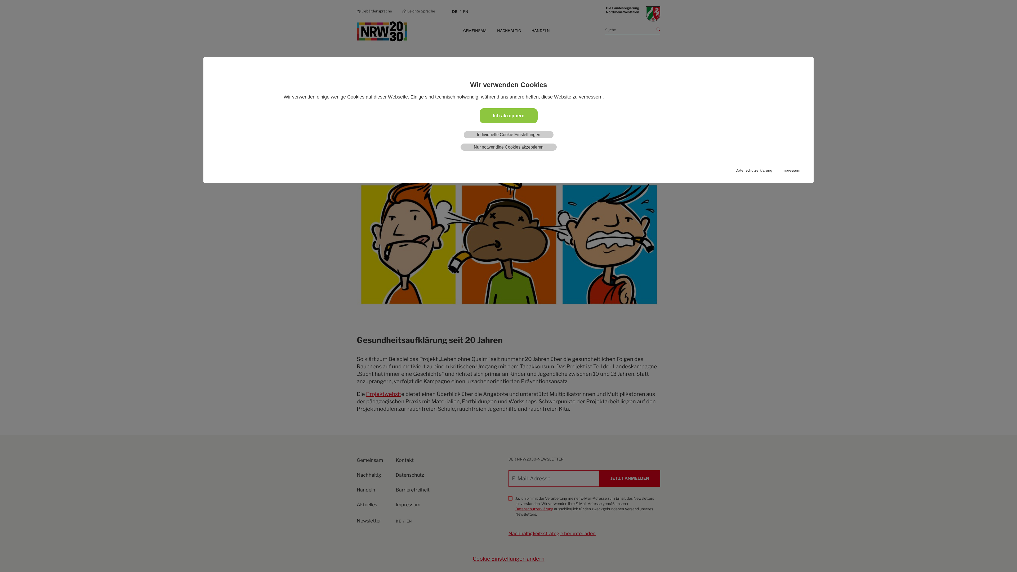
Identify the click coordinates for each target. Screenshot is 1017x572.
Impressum (791, 170)
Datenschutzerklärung (753, 170)
